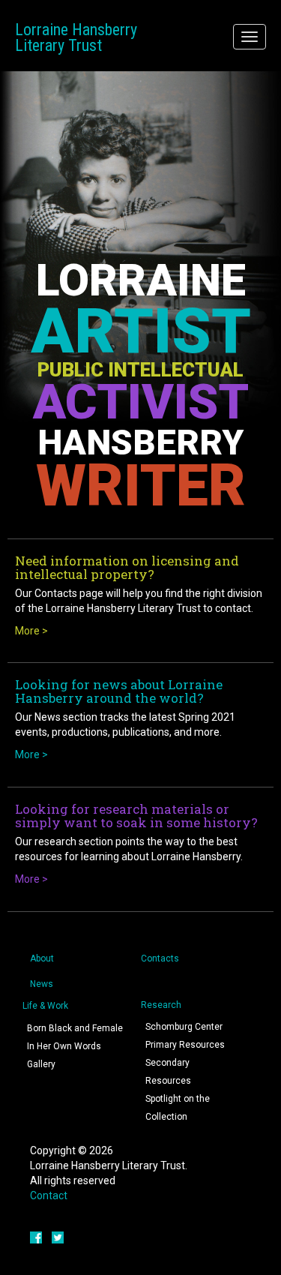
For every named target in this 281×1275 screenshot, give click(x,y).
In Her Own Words (64, 1046)
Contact (48, 1196)
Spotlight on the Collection (177, 1108)
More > (31, 631)
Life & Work (45, 1005)
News (41, 984)
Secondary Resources (168, 1072)
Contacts (160, 958)
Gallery (41, 1064)
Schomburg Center (184, 1027)
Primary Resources (185, 1045)
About (42, 958)
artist (141, 331)
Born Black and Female (75, 1028)
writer (141, 486)
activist (141, 402)
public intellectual (140, 369)
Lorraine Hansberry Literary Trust (76, 37)
